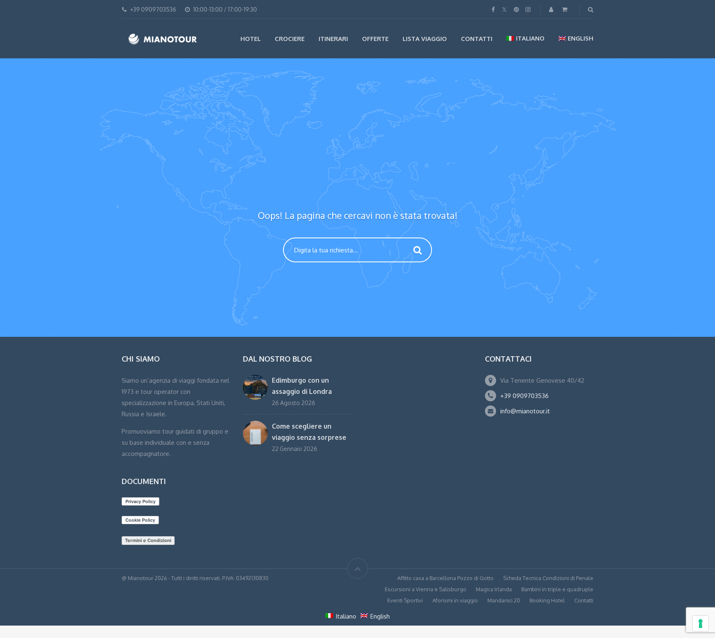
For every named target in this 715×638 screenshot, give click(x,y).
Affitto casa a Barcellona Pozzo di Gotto (445, 578)
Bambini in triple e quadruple (557, 589)
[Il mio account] (552, 9)
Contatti (476, 39)
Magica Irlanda (494, 589)
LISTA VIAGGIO (425, 39)
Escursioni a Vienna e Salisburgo (425, 589)
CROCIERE (290, 39)
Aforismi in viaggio (455, 600)
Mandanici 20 (503, 600)
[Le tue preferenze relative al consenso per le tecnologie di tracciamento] (700, 623)
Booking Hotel (547, 600)
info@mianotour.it (525, 411)
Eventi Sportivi (405, 600)
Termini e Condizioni (148, 540)
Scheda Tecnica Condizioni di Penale (548, 578)
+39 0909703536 (524, 396)
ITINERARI (333, 39)
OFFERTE (375, 39)
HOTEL (250, 39)
